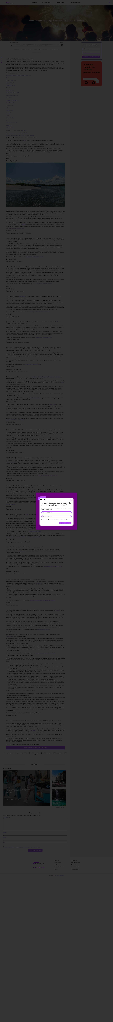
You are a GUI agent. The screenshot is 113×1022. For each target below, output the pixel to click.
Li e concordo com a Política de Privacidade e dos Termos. (56, 519)
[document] (56, 511)
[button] (71, 500)
